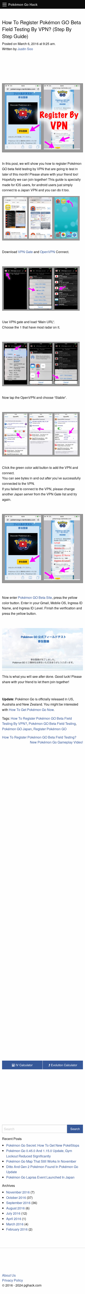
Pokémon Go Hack (23, 4)
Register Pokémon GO (49, 728)
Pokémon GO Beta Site (35, 597)
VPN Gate (25, 251)
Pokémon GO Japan (17, 728)
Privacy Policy (12, 1280)
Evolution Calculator (63, 1065)
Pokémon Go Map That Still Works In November (41, 1161)
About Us (9, 1275)
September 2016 (18, 1202)
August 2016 (15, 1208)
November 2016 (18, 1192)
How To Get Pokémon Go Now (31, 709)
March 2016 (15, 1224)
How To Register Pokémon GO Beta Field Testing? (39, 737)
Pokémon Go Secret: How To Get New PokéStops (42, 1145)
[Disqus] (42, 848)
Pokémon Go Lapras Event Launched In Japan (40, 1177)
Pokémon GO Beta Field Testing (52, 723)
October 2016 (16, 1197)
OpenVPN (47, 251)
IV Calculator (24, 1065)
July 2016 (13, 1213)
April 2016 (13, 1218)
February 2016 (17, 1229)
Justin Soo (25, 48)
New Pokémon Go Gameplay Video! (56, 742)
